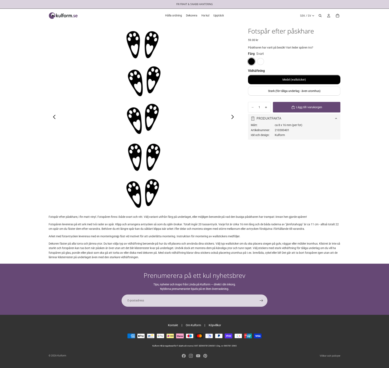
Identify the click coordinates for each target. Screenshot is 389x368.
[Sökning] (320, 15)
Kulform (61, 355)
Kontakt (173, 325)
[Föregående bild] (53, 117)
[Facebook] (183, 355)
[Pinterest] (205, 355)
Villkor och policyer (330, 355)
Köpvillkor (215, 325)
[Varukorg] (337, 15)
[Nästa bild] (233, 117)
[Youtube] (198, 355)
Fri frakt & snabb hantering (194, 4)
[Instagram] (190, 355)
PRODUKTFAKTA (268, 118)
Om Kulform (193, 325)
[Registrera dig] (261, 300)
